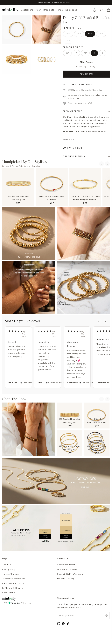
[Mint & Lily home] (10, 10)
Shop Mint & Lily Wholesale (70, 574)
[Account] (94, 10)
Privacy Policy (8, 569)
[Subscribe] (106, 615)
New (38, 9)
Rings (60, 9)
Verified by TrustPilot (31, 383)
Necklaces (71, 9)
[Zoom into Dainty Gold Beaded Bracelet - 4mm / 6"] (16, 29)
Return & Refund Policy (13, 583)
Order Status (8, 592)
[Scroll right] (107, 163)
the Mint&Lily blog (65, 578)
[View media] (28, 429)
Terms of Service (10, 574)
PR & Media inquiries (67, 569)
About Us (6, 564)
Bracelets (48, 9)
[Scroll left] (101, 163)
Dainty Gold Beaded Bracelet (26, 166)
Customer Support (66, 564)
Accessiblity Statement (13, 578)
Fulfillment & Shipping (12, 588)
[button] (108, 10)
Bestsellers (27, 9)
